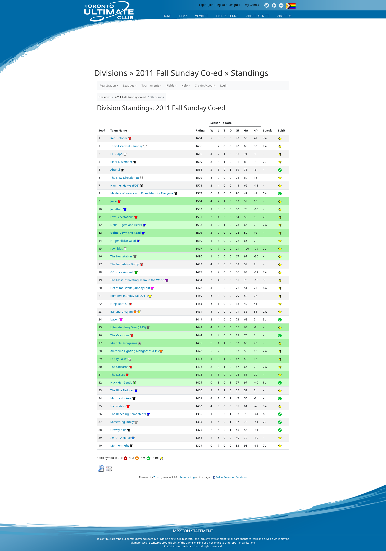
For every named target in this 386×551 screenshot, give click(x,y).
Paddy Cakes (118, 359)
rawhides (116, 248)
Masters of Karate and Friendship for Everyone (141, 193)
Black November (121, 162)
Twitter (266, 6)
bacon (114, 319)
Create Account (205, 85)
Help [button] (185, 85)
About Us (284, 16)
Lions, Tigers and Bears (126, 225)
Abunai (115, 169)
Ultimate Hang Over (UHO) (128, 327)
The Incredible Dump (124, 264)
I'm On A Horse (120, 438)
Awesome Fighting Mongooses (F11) (134, 351)
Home (167, 16)
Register (221, 5)
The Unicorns (119, 367)
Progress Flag (291, 6)
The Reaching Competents (128, 414)
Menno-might (119, 445)
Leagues (234, 5)
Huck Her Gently (121, 382)
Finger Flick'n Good (123, 241)
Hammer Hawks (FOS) (124, 185)
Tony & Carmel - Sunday (126, 146)
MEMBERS (201, 16)
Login (202, 5)
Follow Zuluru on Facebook (231, 477)
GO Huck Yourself (122, 272)
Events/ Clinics (227, 16)
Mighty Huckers (120, 398)
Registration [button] (108, 85)
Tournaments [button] (150, 85)
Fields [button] (170, 85)
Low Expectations (121, 217)
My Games (252, 5)
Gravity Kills (118, 430)
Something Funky (122, 422)
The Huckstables (121, 256)
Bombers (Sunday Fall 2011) (129, 296)
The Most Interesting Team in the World (137, 280)
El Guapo (116, 154)
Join (211, 5)
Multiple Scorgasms (123, 343)
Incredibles (118, 406)
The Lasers (117, 375)
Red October (118, 138)
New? (183, 16)
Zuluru (157, 477)
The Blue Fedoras (122, 390)
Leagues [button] (128, 85)
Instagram (281, 6)
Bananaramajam (121, 311)
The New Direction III (124, 178)
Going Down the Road (125, 233)
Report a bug (187, 477)
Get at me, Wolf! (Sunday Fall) (130, 288)
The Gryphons (119, 335)
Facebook (274, 6)
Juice (113, 201)
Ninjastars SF (119, 304)
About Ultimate (257, 16)
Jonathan (116, 209)
